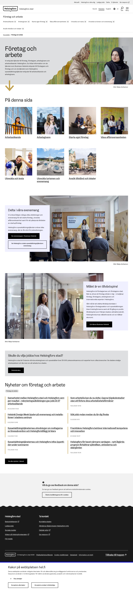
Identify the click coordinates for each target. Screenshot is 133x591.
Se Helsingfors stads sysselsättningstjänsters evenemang (27, 244)
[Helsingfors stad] (10, 555)
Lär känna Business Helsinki (99, 324)
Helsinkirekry (16, 370)
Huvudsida (6, 35)
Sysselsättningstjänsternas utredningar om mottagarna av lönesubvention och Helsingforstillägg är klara (35, 430)
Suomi (95, 9)
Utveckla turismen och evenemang (48, 180)
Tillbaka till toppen (114, 554)
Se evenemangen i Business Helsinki (23, 236)
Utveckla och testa (14, 178)
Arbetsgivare (44, 137)
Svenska (101, 9)
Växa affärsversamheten (113, 137)
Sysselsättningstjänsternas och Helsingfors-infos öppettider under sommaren (36, 443)
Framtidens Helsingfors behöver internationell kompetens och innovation (99, 430)
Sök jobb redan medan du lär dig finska (89, 414)
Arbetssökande (13, 137)
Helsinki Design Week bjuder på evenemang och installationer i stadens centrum (35, 416)
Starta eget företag (79, 137)
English (108, 9)
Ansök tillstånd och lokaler (82, 178)
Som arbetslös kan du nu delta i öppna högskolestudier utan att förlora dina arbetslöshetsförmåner (97, 399)
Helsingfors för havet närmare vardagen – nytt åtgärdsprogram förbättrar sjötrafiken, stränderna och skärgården (97, 444)
